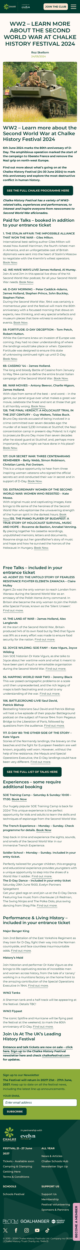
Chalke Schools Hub (54, 1161)
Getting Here (12, 1171)
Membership (50, 1199)
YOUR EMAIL (11, 1095)
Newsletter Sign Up (54, 1166)
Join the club (55, 6)
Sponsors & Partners (55, 1209)
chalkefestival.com (56, 1055)
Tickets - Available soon (18, 1161)
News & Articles (51, 1156)
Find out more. (43, 1026)
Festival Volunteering (55, 1204)
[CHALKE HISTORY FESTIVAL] (18, 7)
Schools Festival (13, 1194)
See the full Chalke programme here (38, 190)
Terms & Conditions (16, 1176)
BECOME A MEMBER (76, 1222)
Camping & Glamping (17, 1166)
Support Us (49, 1194)
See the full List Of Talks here (32, 772)
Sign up (16, 1051)
